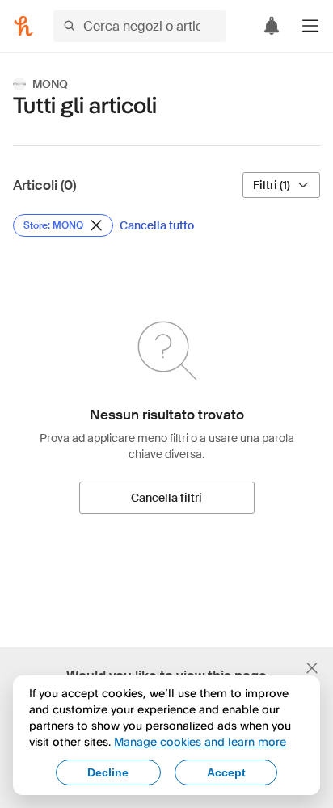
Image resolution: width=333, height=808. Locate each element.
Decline (108, 772)
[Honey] (23, 25)
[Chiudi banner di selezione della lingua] (312, 668)
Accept (226, 772)
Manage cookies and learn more (200, 741)
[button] (310, 26)
